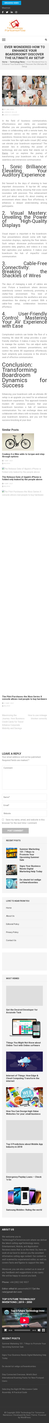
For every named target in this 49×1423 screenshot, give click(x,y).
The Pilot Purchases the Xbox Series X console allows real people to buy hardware (24, 697)
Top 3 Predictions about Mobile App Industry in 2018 (24, 1145)
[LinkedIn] (12, 12)
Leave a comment (12, 115)
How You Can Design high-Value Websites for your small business (23, 1112)
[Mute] (39, 1330)
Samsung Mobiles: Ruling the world (24, 1210)
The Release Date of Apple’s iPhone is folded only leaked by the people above (22, 478)
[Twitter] (7, 12)
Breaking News (11, 3)
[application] (24, 1320)
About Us (10, 916)
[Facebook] (2, 12)
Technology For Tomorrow (32, 1412)
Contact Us (11, 940)
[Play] (5, 1330)
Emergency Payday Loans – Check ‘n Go (24, 1178)
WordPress (26, 1417)
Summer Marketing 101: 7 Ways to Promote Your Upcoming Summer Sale (29, 854)
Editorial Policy (12, 924)
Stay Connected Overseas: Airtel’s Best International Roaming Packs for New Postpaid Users (23, 1377)
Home (9, 908)
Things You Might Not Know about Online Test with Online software (23, 1044)
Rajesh (7, 463)
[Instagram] (16, 12)
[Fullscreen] (43, 1330)
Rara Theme (31, 1415)
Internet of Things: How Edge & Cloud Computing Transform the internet (22, 1078)
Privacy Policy (12, 932)
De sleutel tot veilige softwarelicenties (30, 881)
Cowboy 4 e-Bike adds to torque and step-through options (23, 455)
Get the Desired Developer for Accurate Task (22, 1011)
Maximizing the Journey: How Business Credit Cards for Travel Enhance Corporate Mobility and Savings (13, 722)
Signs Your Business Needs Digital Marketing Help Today (31, 869)
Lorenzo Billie (10, 112)
